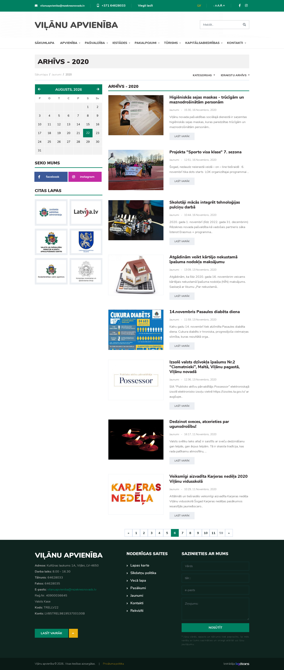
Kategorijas (203, 75)
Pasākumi (138, 588)
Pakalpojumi (146, 43)
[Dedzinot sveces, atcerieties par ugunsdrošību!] (136, 439)
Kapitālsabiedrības (202, 43)
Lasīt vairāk (182, 136)
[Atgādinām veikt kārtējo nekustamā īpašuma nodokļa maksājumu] (136, 275)
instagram (87, 177)
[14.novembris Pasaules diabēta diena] (136, 329)
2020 (68, 74)
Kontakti (235, 43)
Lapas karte (139, 565)
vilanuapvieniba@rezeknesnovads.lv (62, 6)
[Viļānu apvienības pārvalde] (78, 23)
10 (206, 533)
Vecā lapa (138, 580)
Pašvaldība (95, 43)
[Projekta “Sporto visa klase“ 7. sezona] (136, 170)
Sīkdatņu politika (143, 573)
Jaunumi (56, 74)
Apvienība (69, 43)
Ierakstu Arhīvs (234, 75)
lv (199, 5)
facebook (52, 177)
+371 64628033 (113, 5)
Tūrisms (171, 43)
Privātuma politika (113, 664)
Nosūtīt (215, 628)
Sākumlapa (44, 43)
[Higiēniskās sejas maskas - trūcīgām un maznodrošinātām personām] (136, 115)
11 (213, 533)
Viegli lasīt (145, 5)
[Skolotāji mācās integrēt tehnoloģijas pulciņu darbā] (136, 220)
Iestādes (120, 43)
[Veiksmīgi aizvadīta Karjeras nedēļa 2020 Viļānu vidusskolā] (136, 494)
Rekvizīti (136, 610)
